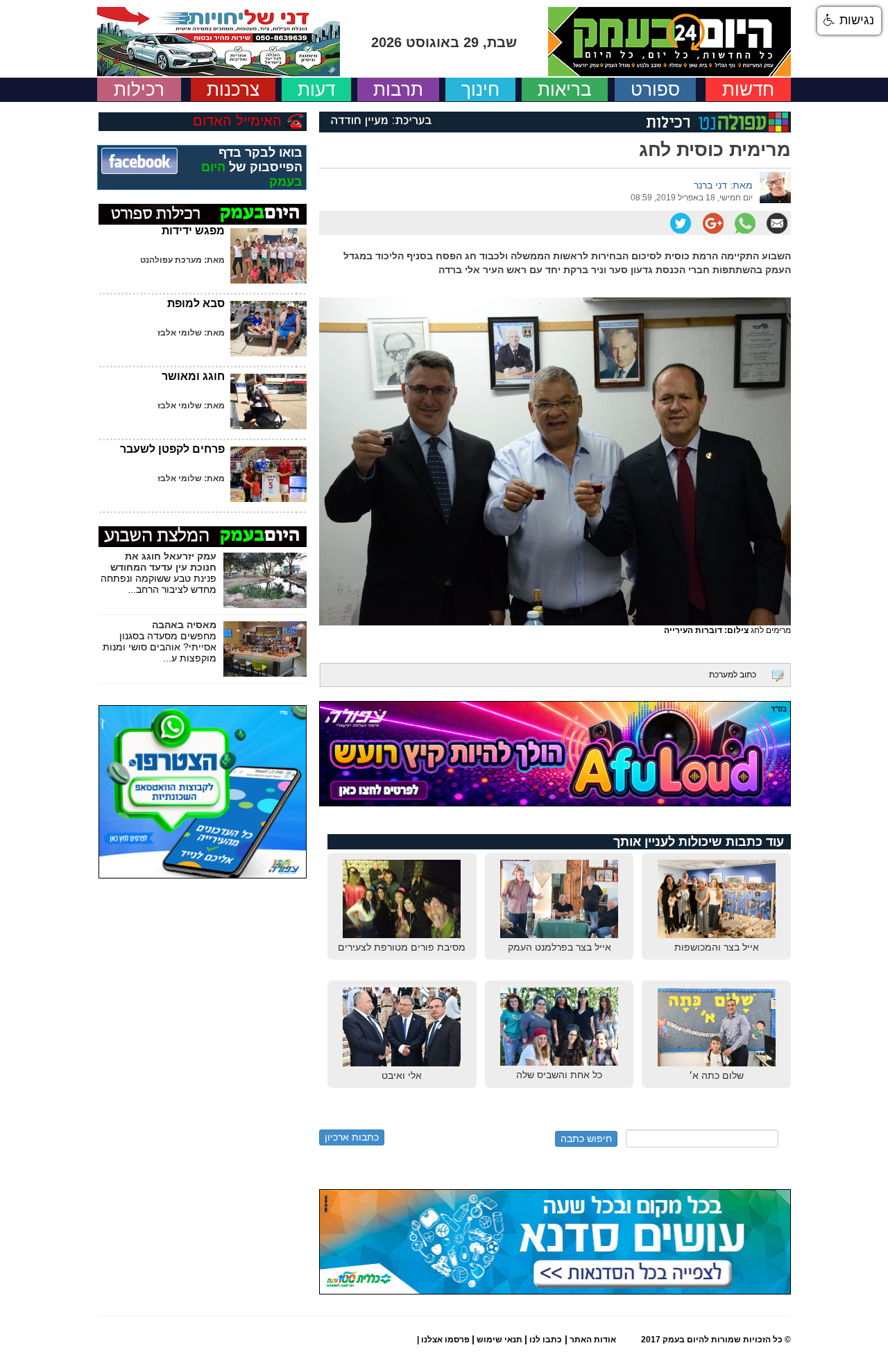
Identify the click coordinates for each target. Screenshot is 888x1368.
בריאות (565, 89)
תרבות (398, 89)
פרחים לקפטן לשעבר (172, 449)
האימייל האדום (237, 120)
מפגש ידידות (193, 230)
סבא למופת (196, 303)
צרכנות (233, 89)
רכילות (139, 89)
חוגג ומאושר (193, 376)
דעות (316, 89)
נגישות (855, 20)
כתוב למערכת (732, 674)
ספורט (655, 89)
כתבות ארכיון (352, 1137)
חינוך (480, 89)
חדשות (748, 89)
